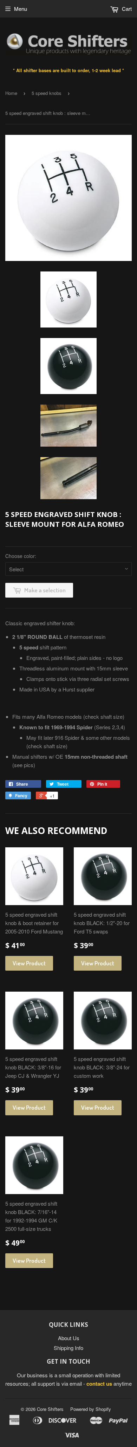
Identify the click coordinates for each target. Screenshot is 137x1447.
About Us (68, 1338)
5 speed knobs (46, 93)
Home (11, 93)
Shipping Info (68, 1347)
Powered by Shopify (90, 1409)
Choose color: (20, 555)
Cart (126, 8)
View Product (29, 963)
